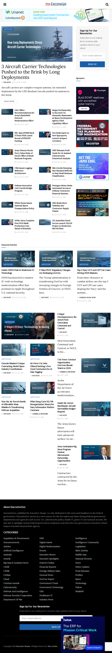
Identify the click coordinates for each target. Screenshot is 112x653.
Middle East (80, 554)
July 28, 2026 (18, 414)
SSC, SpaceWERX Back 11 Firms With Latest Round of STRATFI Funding (24, 137)
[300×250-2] (92, 133)
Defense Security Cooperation (18, 595)
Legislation (80, 546)
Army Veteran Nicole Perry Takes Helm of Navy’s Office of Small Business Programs (24, 154)
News (78, 562)
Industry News (46, 599)
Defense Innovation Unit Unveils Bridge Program (23, 188)
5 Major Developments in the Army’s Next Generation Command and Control (67, 321)
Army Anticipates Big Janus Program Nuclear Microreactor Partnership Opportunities (66, 453)
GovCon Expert (47, 579)
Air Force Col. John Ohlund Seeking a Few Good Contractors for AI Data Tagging (41, 367)
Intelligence (81, 538)
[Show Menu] (5, 4)
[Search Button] (107, 4)
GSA (42, 591)
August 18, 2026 (20, 297)
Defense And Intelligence (16, 591)
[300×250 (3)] (92, 100)
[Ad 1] (92, 166)
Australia (8, 554)
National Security (83, 558)
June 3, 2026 (63, 335)
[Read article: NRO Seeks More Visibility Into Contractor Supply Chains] (45, 205)
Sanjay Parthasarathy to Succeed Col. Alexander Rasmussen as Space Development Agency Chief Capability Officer (62, 117)
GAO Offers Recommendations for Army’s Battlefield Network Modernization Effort (24, 115)
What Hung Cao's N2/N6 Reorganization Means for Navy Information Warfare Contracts (42, 405)
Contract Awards (11, 583)
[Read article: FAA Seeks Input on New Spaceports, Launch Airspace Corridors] (45, 134)
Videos (78, 587)
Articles (8, 29)
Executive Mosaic (23, 646)
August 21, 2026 (60, 179)
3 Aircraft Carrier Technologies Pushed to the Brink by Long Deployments (33, 71)
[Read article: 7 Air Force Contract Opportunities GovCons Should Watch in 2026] (96, 365)
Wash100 (79, 591)
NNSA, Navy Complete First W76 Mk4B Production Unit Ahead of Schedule (24, 224)
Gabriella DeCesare (40, 414)
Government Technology (51, 587)
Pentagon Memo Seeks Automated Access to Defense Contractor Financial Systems (62, 189)
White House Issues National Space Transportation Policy (24, 206)
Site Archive (53, 646)
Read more (10, 100)
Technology (80, 583)
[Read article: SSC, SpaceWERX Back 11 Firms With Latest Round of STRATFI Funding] (7, 134)
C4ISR (6, 567)
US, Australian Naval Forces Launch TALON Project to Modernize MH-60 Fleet (62, 224)
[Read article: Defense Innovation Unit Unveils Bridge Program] (7, 187)
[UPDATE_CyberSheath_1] (92, 202)
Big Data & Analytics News (16, 562)
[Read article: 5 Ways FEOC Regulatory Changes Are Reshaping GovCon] (56, 259)
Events (43, 550)
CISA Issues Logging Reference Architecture (23, 171)
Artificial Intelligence (14, 550)
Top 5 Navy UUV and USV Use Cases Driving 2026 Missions (93, 271)
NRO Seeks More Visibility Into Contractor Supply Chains (60, 207)
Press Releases (82, 571)
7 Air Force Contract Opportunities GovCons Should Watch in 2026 (66, 363)
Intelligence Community (87, 542)
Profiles (79, 575)
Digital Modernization (50, 546)
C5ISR (6, 571)
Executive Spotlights (49, 558)
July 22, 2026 (47, 376)
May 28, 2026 (63, 468)
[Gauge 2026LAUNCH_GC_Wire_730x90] (56, 15)
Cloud (6, 579)
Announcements (11, 542)
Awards (7, 558)
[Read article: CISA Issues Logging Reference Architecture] (7, 170)
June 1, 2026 (63, 375)
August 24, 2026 (20, 82)
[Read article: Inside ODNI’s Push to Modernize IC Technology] (18, 259)
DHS (42, 538)
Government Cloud (49, 583)
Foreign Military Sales (50, 571)
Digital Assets (46, 542)
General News (46, 575)
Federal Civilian (47, 562)
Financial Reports (48, 567)
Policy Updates (82, 567)
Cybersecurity (10, 587)
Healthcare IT (46, 595)
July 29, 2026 (18, 373)
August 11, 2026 (22, 335)
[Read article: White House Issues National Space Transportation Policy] (7, 205)
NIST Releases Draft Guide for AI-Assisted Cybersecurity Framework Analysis (61, 154)
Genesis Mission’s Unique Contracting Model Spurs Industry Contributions (13, 366)
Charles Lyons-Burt (87, 297)
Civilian (7, 575)
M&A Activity (81, 550)
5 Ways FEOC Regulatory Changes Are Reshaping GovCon (54, 271)
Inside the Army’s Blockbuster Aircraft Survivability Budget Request (66, 407)
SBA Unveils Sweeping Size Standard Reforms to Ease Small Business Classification (62, 172)
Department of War (13, 599)
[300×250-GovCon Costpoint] (83, 634)
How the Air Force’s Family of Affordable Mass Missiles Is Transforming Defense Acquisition (13, 405)
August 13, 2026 (57, 297)
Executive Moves (47, 554)
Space (78, 579)
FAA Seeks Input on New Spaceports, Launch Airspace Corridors (60, 137)
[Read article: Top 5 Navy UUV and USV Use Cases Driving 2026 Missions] (94, 259)
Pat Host (7, 82)
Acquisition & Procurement (16, 538)
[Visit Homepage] (55, 4)
